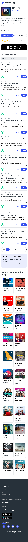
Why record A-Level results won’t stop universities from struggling (12, 177)
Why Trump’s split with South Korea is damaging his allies (13, 103)
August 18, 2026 (5, 118)
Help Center (5, 506)
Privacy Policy (6, 494)
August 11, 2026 (5, 211)
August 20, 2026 (5, 81)
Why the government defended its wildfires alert (13, 140)
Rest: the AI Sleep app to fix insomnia (12, 499)
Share (21, 35)
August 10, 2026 (5, 229)
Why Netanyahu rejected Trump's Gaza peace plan (12, 232)
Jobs (3, 492)
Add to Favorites (8, 35)
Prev (4, 249)
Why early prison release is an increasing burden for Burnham (12, 195)
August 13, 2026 (5, 174)
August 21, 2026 (5, 62)
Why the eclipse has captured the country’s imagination (12, 214)
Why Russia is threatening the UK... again (13, 121)
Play (24, 76)
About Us (5, 490)
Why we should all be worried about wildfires (13, 158)
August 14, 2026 (5, 155)
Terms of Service (7, 497)
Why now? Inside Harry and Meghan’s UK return (10, 84)
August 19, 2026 (5, 99)
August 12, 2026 (5, 192)
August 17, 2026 (5, 136)
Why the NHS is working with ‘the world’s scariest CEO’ (12, 66)
